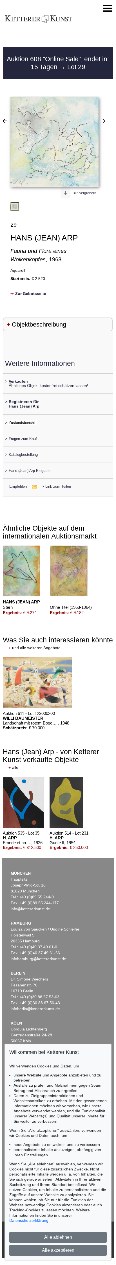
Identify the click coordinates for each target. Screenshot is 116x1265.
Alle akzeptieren (58, 1250)
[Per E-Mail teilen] (33, 486)
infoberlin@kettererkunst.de (35, 1008)
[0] (5, 121)
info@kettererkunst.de (30, 909)
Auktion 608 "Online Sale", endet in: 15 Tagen (58, 63)
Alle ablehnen (58, 1237)
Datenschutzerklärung (28, 1220)
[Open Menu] (108, 8)
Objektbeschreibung (39, 324)
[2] (103, 121)
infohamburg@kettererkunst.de (38, 959)
